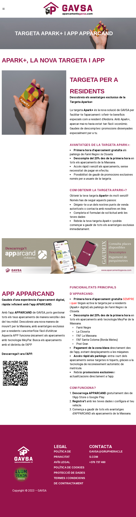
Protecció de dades (69, 472)
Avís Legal (62, 462)
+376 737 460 (97, 462)
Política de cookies (69, 467)
